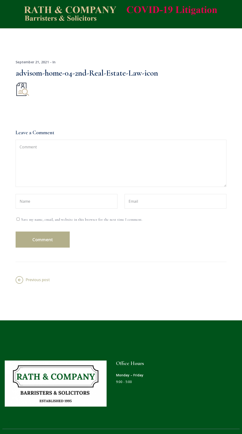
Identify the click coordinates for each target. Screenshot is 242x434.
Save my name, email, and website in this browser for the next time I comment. (81, 219)
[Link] (9, 422)
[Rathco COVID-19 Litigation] (117, 13)
